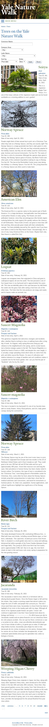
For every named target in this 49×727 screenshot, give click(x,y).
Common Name (7, 41)
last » (46, 706)
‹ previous (10, 706)
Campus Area (6, 47)
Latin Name (5, 53)
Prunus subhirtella (7, 672)
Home (3, 26)
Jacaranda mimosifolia (9, 589)
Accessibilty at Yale (17, 723)
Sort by (4, 59)
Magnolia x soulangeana (9, 329)
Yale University (4, 2)
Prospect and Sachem (9, 333)
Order (21, 59)
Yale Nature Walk (18, 10)
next (46, 713)
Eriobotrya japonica (7, 271)
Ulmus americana (7, 203)
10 (34, 706)
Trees (8, 26)
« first (3, 706)
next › (40, 706)
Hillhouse (4, 452)
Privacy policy (28, 723)
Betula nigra (5, 524)
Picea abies (5, 134)
